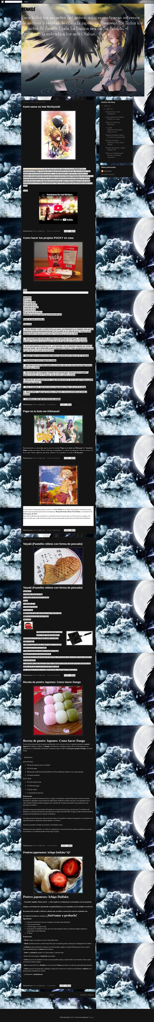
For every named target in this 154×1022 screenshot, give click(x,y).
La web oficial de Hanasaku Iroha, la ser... (114, 130)
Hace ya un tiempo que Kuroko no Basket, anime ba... (114, 155)
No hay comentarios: (54, 231)
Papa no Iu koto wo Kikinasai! (41, 411)
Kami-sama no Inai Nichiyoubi (41, 106)
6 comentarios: (52, 404)
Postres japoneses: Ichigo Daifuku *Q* (46, 852)
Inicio (52, 995)
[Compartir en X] (69, 231)
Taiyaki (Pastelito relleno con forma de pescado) (52, 543)
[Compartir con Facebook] (72, 231)
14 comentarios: (52, 845)
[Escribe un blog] (67, 231)
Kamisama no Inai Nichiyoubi (33, 169)
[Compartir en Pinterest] (74, 231)
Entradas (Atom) (63, 1002)
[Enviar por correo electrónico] (65, 231)
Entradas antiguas (87, 995)
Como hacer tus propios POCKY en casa (48, 237)
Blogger (91, 1017)
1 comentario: (51, 985)
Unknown (108, 171)
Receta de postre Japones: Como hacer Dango (52, 682)
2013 (106, 106)
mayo (108, 109)
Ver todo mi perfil (107, 174)
